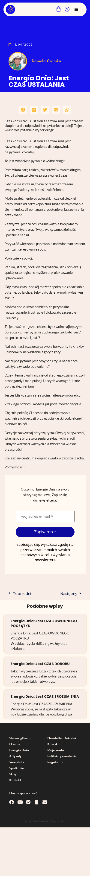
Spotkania (16, 768)
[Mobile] (36, 802)
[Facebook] (11, 802)
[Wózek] (58, 9)
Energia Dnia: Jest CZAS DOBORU (40, 663)
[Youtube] (20, 802)
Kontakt (15, 780)
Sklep (13, 774)
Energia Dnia (19, 750)
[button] (76, 9)
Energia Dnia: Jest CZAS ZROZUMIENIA (45, 696)
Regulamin (55, 762)
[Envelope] (44, 802)
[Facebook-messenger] (28, 802)
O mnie (14, 744)
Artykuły (15, 756)
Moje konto (55, 750)
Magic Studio (57, 821)
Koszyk (52, 744)
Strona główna (19, 738)
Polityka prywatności (62, 756)
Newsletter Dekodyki (62, 738)
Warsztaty (16, 762)
